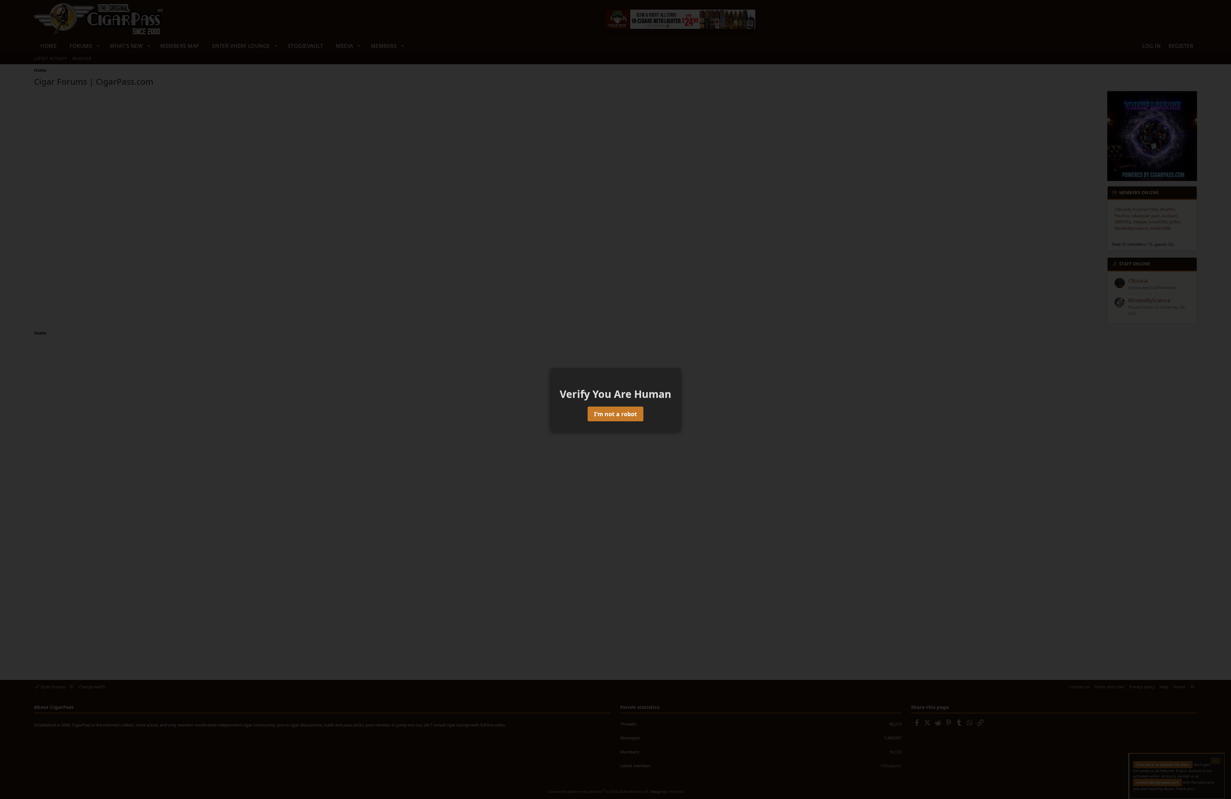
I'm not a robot (615, 414)
